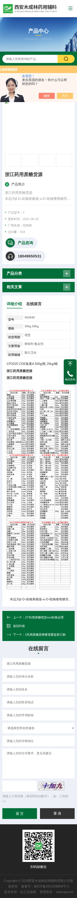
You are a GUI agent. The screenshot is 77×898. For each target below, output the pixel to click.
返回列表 (19, 626)
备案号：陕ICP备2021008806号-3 (45, 886)
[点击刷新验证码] (51, 786)
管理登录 (46, 892)
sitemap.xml (64, 892)
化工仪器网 (28, 892)
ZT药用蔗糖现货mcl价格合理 (44, 617)
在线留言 (34, 304)
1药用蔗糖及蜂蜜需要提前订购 (45, 634)
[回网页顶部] (70, 364)
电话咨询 (70, 379)
